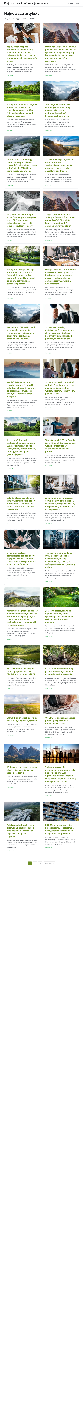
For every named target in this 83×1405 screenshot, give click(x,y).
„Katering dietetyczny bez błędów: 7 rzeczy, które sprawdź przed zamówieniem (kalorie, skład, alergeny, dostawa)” (59, 616)
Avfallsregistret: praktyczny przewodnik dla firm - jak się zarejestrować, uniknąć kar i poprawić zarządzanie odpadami (20, 831)
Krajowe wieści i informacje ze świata (26, 3)
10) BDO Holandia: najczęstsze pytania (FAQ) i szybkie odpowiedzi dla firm (60, 721)
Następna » (49, 863)
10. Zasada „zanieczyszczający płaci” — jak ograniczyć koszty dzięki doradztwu (22, 770)
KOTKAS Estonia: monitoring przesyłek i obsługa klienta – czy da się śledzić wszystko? (59, 671)
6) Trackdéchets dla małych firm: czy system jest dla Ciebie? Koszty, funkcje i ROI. (21, 671)
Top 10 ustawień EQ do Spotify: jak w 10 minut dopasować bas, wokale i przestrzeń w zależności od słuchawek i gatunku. (60, 446)
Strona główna (73, 3)
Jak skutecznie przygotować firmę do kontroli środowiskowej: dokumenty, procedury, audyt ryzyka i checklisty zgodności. (59, 165)
